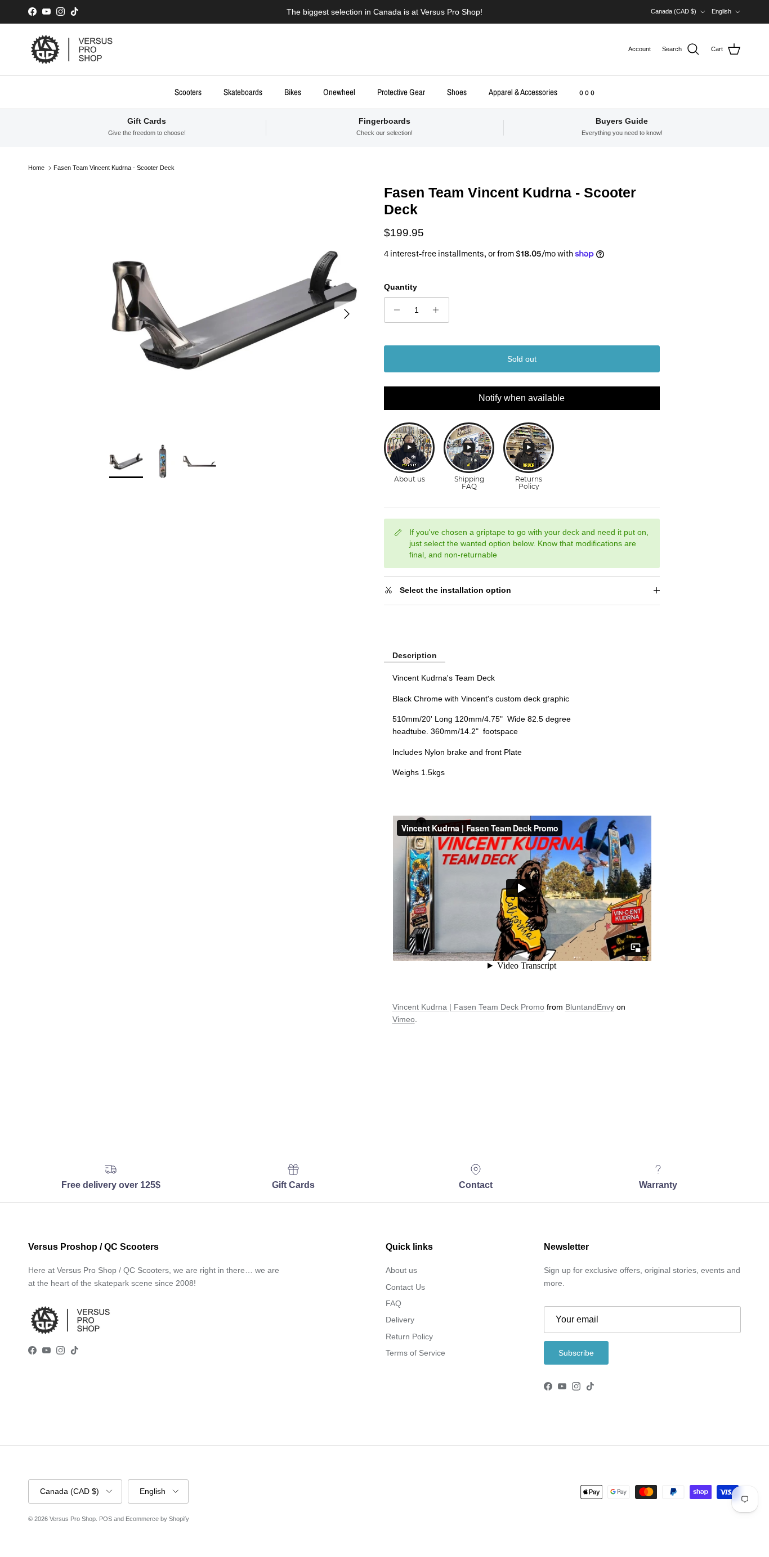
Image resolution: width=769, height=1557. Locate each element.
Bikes (292, 91)
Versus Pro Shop (73, 1518)
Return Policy (409, 1336)
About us (401, 1270)
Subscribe (576, 1352)
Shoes (457, 91)
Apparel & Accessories (523, 91)
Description (414, 655)
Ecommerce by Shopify (157, 1518)
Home (36, 167)
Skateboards (242, 91)
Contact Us (405, 1287)
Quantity (400, 286)
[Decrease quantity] (394, 310)
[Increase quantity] (439, 310)
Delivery (400, 1319)
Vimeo (403, 1019)
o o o (586, 91)
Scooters (188, 91)
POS (105, 1518)
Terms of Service (415, 1352)
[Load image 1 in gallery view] (234, 308)
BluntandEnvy (589, 1006)
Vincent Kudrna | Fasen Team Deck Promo (468, 1006)
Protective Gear (401, 91)
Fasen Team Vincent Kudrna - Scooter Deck (114, 167)
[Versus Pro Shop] (71, 49)
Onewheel (339, 91)
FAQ (393, 1303)
